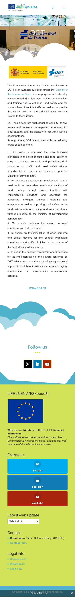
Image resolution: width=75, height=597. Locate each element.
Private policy (17, 563)
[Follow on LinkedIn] (37, 364)
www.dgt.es (37, 288)
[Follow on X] (27, 364)
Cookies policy (18, 558)
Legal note (16, 568)
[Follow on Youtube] (47, 364)
